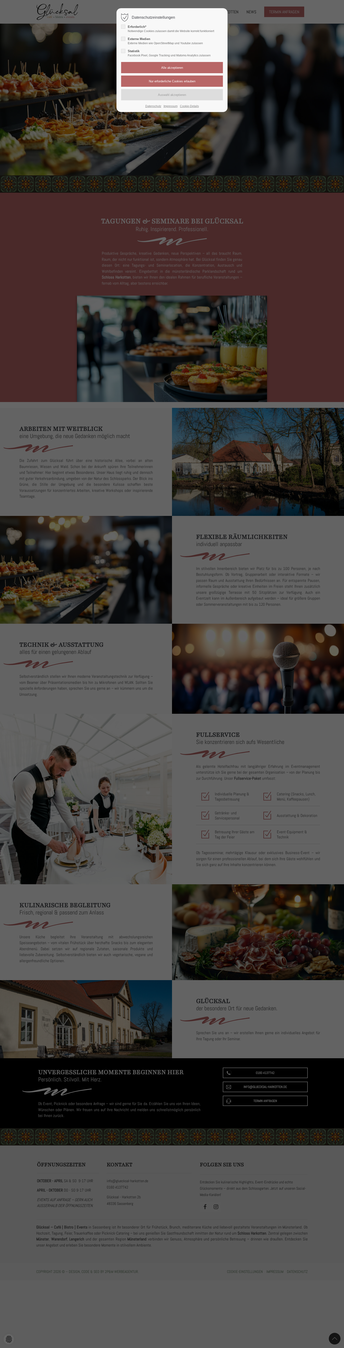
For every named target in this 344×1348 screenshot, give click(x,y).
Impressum (171, 106)
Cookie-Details (189, 106)
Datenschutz (153, 106)
